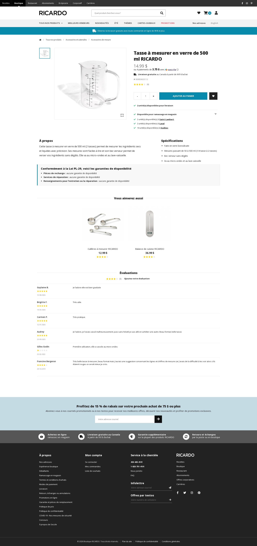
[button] (176, 69)
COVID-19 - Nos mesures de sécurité (55, 515)
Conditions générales (171, 541)
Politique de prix (46, 506)
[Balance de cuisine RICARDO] (149, 224)
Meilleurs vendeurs (79, 23)
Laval (161, 123)
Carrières (91, 3)
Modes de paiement (48, 484)
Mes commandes (93, 466)
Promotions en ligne (48, 497)
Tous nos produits (49, 23)
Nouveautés (102, 23)
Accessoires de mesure (101, 40)
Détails (53, 436)
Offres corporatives (185, 479)
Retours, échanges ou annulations (54, 493)
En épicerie (63, 3)
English (214, 23)
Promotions (168, 23)
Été (116, 23)
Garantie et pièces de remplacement (55, 502)
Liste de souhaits (92, 471)
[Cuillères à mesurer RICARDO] (103, 224)
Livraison (43, 488)
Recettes (6, 3)
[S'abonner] (158, 419)
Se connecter (91, 462)
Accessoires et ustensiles (76, 40)
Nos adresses (199, 23)
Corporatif (77, 3)
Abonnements (48, 3)
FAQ (132, 475)
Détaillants (44, 471)
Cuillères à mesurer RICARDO (103, 248)
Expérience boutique (48, 466)
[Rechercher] (162, 13)
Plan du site (127, 541)
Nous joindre (136, 471)
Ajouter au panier (183, 96)
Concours (43, 520)
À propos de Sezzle (48, 524)
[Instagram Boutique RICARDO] (192, 492)
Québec (164, 128)
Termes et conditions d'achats (52, 480)
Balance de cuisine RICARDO (149, 248)
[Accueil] (40, 40)
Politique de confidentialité (51, 511)
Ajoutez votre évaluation (137, 278)
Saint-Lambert (166, 119)
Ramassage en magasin (50, 475)
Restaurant (32, 3)
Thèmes (128, 23)
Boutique (18, 3)
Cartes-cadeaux (146, 23)
